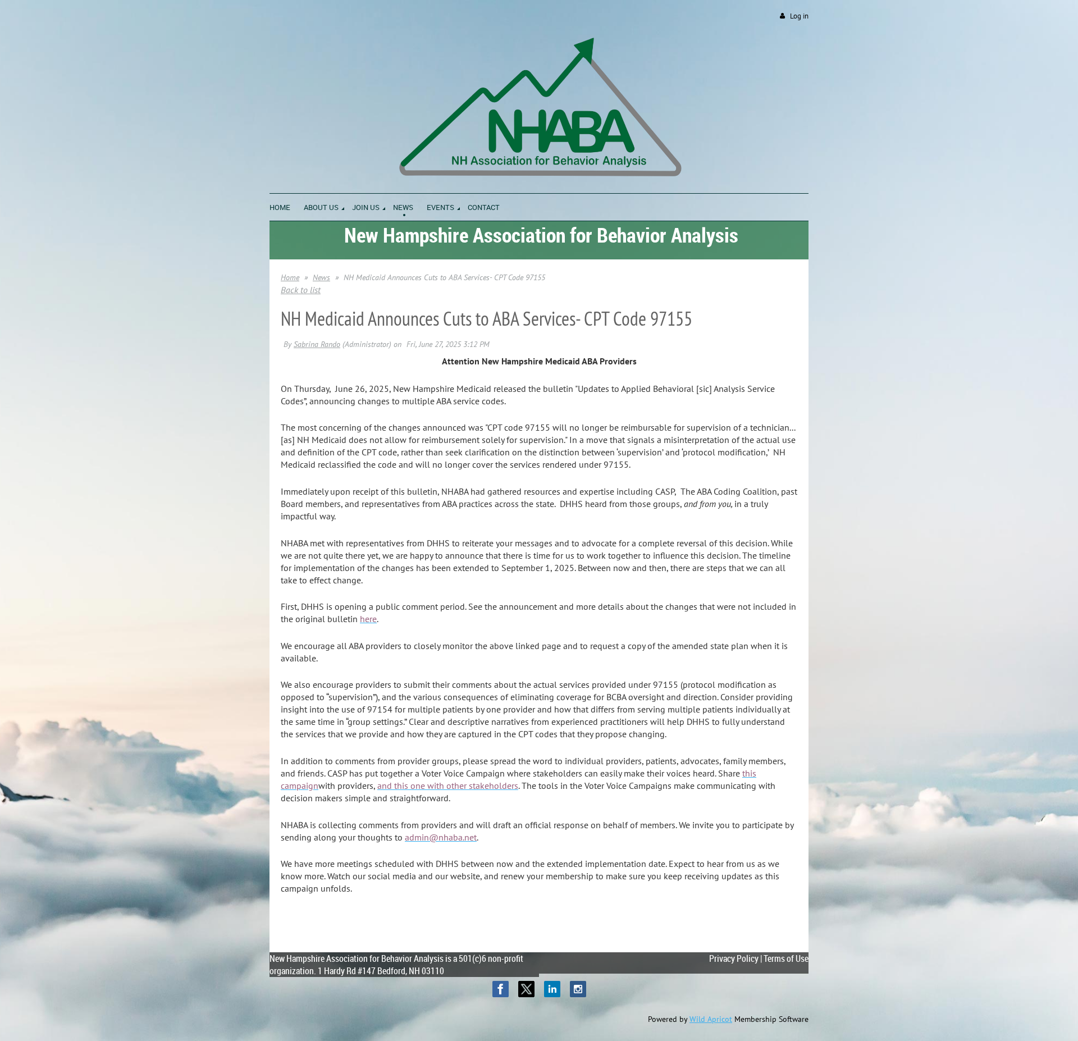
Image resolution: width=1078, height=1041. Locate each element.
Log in (799, 16)
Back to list (301, 289)
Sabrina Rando (317, 344)
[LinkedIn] (552, 989)
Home (290, 277)
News (321, 277)
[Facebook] (500, 989)
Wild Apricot (710, 1019)
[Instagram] (578, 989)
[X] (526, 989)
